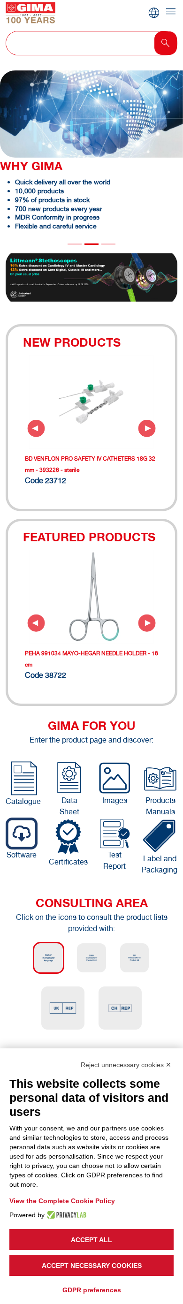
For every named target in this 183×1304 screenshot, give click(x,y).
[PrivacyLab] (65, 1215)
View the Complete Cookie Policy (62, 1201)
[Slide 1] (91, 244)
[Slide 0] (75, 244)
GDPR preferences (91, 1290)
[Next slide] (146, 428)
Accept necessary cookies (92, 1265)
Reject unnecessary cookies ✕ (126, 1065)
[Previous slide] (36, 428)
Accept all (91, 1239)
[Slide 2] (108, 244)
